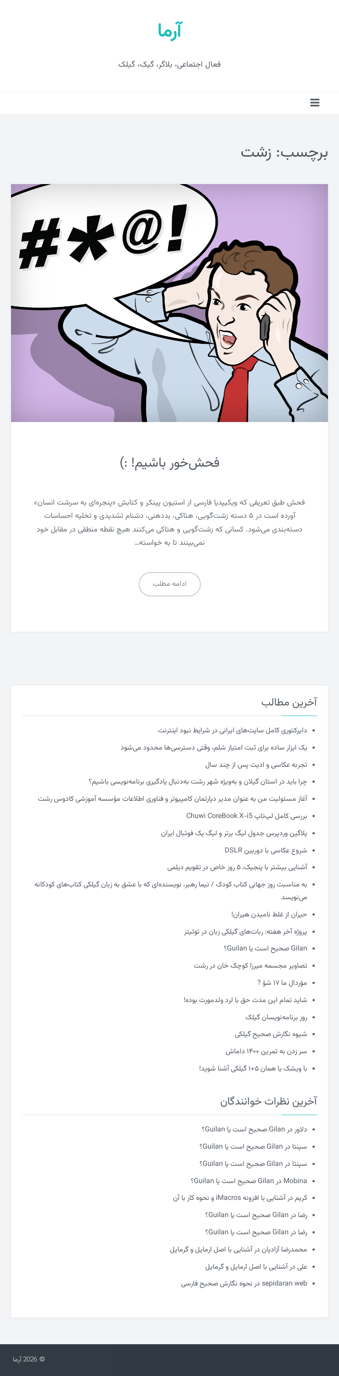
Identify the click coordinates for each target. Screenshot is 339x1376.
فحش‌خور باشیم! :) (170, 463)
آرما (169, 31)
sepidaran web (284, 1283)
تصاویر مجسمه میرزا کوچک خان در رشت (250, 966)
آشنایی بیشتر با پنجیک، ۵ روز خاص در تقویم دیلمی (237, 867)
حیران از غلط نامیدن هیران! (269, 914)
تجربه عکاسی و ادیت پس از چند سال (256, 765)
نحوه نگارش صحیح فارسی (216, 1283)
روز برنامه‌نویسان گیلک (276, 1017)
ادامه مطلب (170, 584)
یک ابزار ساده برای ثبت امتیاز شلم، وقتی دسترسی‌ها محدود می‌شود (214, 748)
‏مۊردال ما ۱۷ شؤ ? (282, 983)
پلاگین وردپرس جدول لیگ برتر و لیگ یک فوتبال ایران (234, 833)
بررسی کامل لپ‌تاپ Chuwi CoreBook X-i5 (246, 816)
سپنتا (299, 1147)
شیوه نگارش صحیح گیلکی (271, 1034)
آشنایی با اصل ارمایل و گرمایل (211, 1249)
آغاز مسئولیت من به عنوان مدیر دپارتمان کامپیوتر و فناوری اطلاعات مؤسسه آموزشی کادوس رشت (172, 799)
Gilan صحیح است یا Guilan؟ (265, 948)
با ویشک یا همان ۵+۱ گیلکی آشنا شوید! (253, 1068)
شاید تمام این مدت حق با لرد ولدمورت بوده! (245, 1000)
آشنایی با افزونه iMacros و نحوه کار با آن (229, 1198)
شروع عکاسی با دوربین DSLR (266, 850)
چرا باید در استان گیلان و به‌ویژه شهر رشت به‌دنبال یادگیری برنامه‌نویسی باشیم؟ (198, 782)
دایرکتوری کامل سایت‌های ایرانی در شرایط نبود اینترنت (232, 730)
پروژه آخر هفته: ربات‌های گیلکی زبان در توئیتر (245, 932)
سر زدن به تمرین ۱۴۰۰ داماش (266, 1051)
